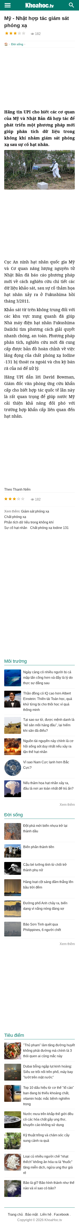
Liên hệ (45, 1214)
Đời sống (17, 44)
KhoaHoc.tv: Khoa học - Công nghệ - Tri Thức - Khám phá (39, 5)
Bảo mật (31, 1214)
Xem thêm (67, 804)
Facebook (61, 1214)
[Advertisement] (39, 78)
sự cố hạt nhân (15, 528)
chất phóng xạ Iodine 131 (49, 528)
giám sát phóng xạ (35, 511)
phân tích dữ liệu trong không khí (29, 522)
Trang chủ (15, 1214)
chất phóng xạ (15, 517)
